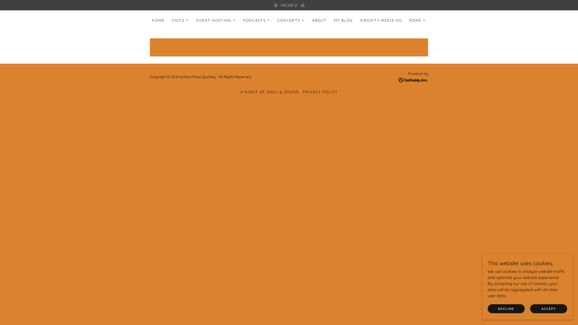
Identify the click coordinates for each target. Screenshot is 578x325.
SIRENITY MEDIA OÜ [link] (381, 20)
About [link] (319, 20)
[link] (413, 79)
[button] (180, 20)
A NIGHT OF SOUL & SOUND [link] (269, 92)
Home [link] (158, 20)
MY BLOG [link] (343, 20)
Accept (548, 309)
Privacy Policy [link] (320, 92)
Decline (506, 309)
